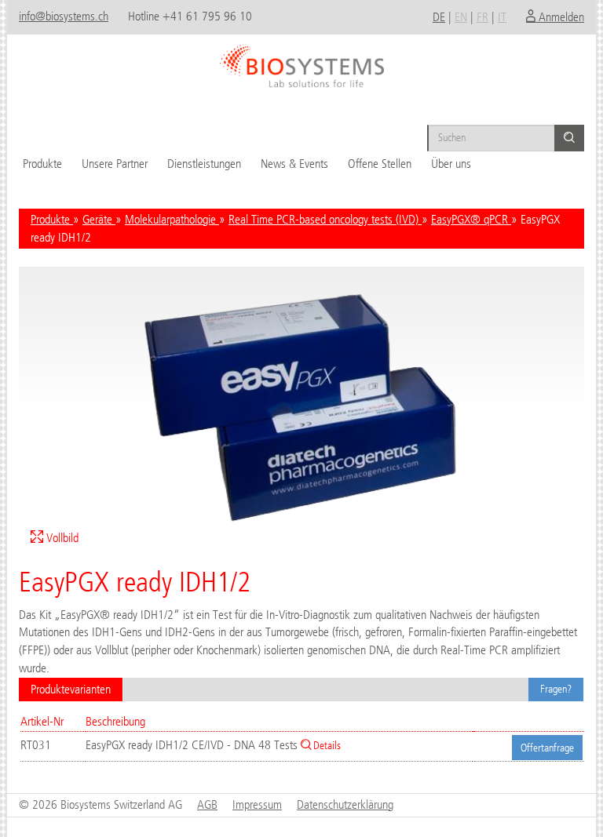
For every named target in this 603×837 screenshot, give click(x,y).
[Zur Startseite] (301, 61)
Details (326, 745)
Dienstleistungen (204, 163)
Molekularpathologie (172, 219)
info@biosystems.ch (63, 16)
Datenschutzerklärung (345, 804)
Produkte (42, 163)
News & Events (294, 163)
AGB (207, 804)
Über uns (451, 163)
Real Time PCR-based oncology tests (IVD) (325, 219)
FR (482, 16)
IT (502, 16)
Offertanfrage (547, 748)
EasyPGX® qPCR (471, 219)
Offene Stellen (379, 163)
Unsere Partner (115, 163)
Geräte (98, 219)
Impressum (257, 804)
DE (439, 16)
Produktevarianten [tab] (71, 689)
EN (461, 16)
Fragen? (556, 689)
